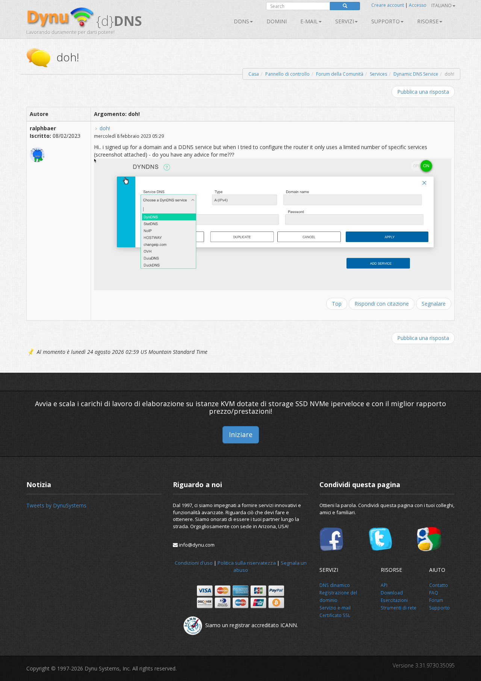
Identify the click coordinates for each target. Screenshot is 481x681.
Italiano (441, 5)
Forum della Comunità (339, 74)
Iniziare (241, 434)
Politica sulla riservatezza (247, 562)
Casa (253, 74)
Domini (276, 21)
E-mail (309, 21)
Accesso (418, 5)
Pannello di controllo (287, 74)
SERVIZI (344, 21)
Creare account (387, 5)
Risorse (428, 21)
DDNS (241, 21)
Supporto (385, 21)
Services (378, 74)
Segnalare (434, 303)
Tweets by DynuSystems (56, 505)
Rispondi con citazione (381, 303)
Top (337, 303)
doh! (105, 128)
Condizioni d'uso (194, 562)
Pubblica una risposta (423, 91)
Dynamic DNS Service (415, 74)
